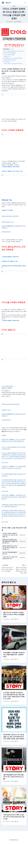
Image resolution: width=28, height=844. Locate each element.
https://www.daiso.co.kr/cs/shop (10, 404)
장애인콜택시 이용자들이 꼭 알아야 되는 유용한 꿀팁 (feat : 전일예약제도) (14, 654)
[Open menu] (25, 3)
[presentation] (14, 597)
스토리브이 (10, 21)
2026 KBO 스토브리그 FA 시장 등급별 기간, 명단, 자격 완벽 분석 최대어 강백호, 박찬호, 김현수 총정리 (13, 736)
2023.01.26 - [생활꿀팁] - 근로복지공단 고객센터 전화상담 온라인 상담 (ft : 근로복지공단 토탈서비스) (14, 496)
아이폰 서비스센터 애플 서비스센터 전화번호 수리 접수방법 (7, 568)
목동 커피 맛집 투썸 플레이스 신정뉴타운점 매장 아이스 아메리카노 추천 (21, 569)
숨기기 (11, 49)
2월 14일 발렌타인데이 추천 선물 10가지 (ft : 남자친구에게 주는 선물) (13, 777)
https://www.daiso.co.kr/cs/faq (10, 216)
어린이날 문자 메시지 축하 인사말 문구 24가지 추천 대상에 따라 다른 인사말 (13, 817)
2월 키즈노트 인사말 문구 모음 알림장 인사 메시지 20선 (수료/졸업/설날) (13, 614)
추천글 (14, 6)
